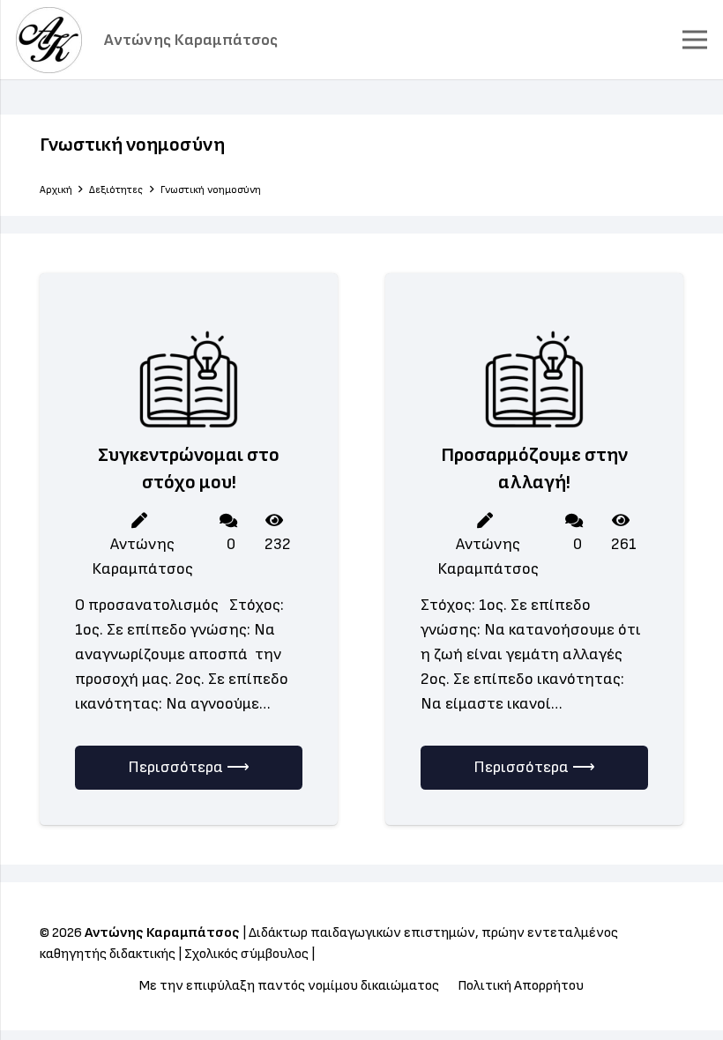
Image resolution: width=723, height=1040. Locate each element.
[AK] (49, 40)
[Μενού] (695, 40)
